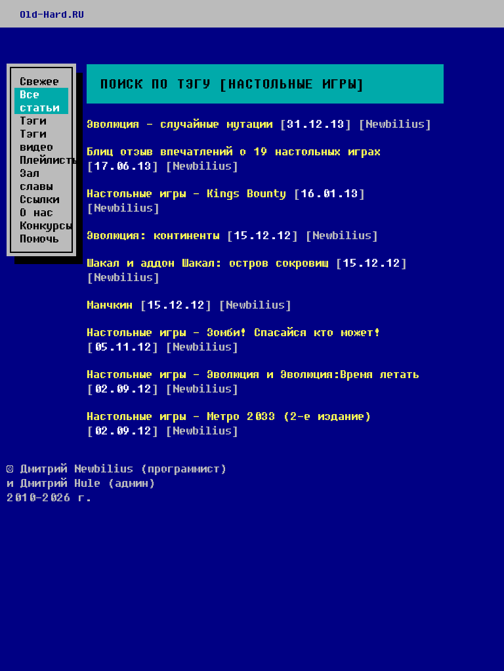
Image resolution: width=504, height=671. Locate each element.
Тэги (33, 120)
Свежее (39, 81)
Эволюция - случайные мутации (179, 123)
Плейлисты (44, 159)
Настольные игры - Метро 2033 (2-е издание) (229, 416)
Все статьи (39, 101)
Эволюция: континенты (153, 235)
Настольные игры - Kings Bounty (186, 193)
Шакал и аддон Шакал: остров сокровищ (207, 262)
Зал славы (36, 179)
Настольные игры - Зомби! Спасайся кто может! (234, 332)
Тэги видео (36, 140)
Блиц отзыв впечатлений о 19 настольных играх (234, 151)
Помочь (39, 238)
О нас (36, 212)
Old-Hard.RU (52, 14)
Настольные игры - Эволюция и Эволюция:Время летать (253, 374)
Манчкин (110, 304)
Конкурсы (44, 225)
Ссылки (39, 199)
